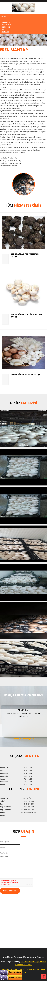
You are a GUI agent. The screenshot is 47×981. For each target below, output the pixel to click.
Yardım (22, 969)
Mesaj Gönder (9, 891)
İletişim (5, 969)
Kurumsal (13, 969)
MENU (3, 16)
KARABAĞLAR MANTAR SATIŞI (25, 374)
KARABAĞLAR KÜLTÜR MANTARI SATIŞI (26, 315)
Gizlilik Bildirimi (33, 969)
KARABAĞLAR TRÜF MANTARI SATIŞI (25, 255)
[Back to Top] (43, 976)
